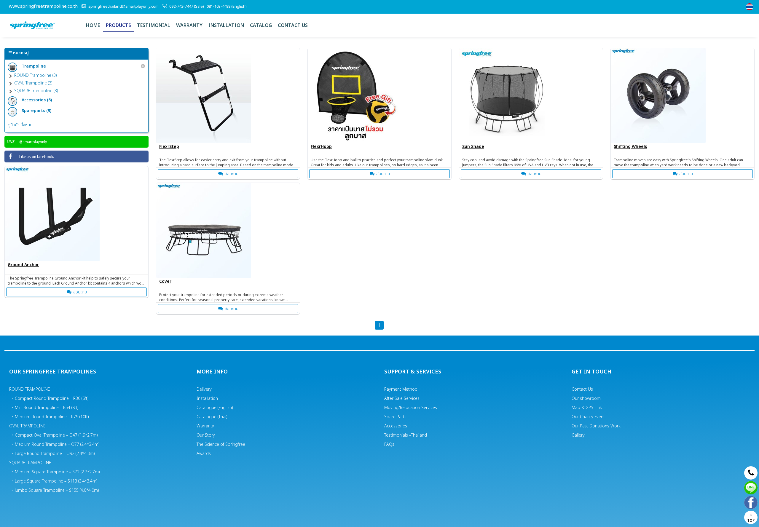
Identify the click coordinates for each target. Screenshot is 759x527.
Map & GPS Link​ (587, 408)
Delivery (204, 389)
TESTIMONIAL (153, 25)
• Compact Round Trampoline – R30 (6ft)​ (50, 398)
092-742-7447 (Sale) (186, 6)
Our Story (206, 435)
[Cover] (228, 230)
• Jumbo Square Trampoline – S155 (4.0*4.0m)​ (55, 490)
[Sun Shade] (531, 95)
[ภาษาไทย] (750, 7)
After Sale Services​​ (402, 398)
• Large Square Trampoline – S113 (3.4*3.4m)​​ (55, 481)
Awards (204, 454)
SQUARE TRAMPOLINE (30, 463)
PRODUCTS (118, 25)
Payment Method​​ (400, 389)
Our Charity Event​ (588, 417)
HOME (93, 25)
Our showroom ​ (587, 398)
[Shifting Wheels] (682, 95)
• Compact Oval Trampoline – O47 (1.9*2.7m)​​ (55, 435)
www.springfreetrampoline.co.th (43, 6)
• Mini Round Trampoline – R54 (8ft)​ (45, 408)
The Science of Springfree (221, 444)
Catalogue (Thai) (212, 417)
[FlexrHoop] (379, 95)
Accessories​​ (395, 426)
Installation (226, 25)
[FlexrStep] (228, 95)
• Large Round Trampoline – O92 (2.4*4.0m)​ (53, 454)
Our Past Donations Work (596, 426)
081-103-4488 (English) (227, 6)
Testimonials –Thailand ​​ (406, 435)
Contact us (293, 25)
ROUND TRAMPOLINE (29, 389)
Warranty (205, 426)
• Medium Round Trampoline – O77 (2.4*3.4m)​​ (56, 444)
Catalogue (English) (215, 408)
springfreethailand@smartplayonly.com (123, 6)
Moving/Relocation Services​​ (410, 408)
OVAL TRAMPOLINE (27, 426)
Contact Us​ (582, 389)
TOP (751, 520)
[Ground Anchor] (76, 213)
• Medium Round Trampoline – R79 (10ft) (50, 417)
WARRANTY (189, 25)
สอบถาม (231, 174)
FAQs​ (389, 444)
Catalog (261, 25)
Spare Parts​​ (395, 417)
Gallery (578, 435)
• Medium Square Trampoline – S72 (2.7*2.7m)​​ (56, 472)
